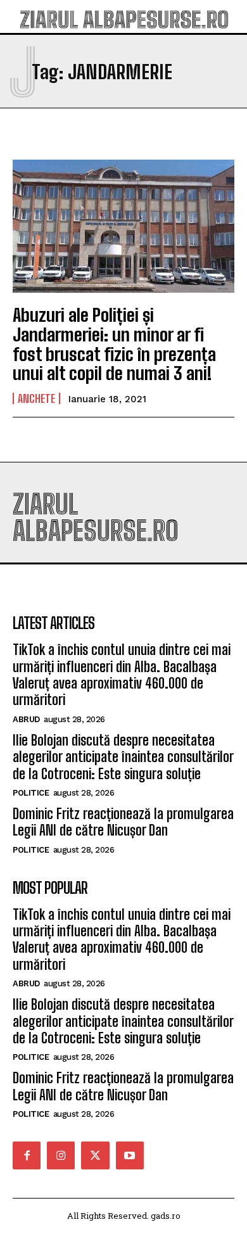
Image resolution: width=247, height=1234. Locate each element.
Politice (31, 793)
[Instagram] (61, 1155)
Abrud (26, 719)
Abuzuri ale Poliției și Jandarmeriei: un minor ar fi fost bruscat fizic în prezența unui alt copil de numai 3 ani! (114, 344)
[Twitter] (95, 1155)
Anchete (36, 398)
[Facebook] (27, 1155)
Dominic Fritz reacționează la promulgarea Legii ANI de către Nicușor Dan (123, 822)
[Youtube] (130, 1155)
